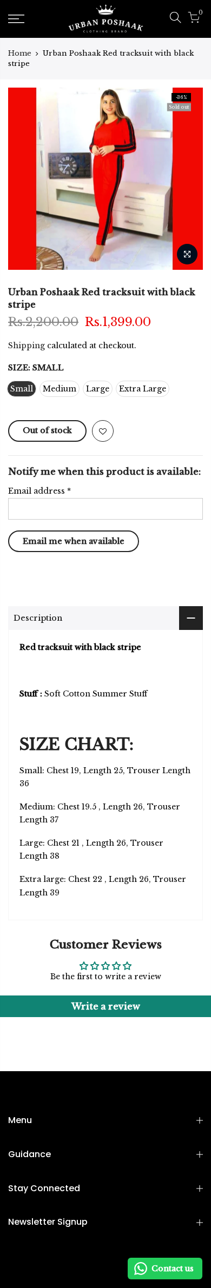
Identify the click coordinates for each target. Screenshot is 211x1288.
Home (19, 53)
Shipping (26, 345)
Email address (39, 491)
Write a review (105, 1006)
